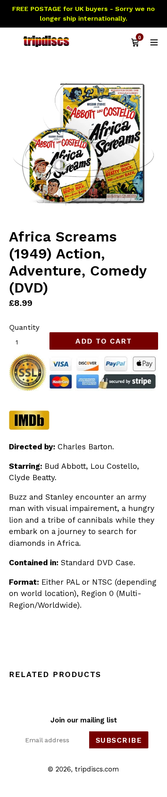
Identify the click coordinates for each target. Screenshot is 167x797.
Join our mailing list (83, 720)
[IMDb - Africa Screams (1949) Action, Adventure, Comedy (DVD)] (29, 427)
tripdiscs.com (97, 769)
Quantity (24, 327)
